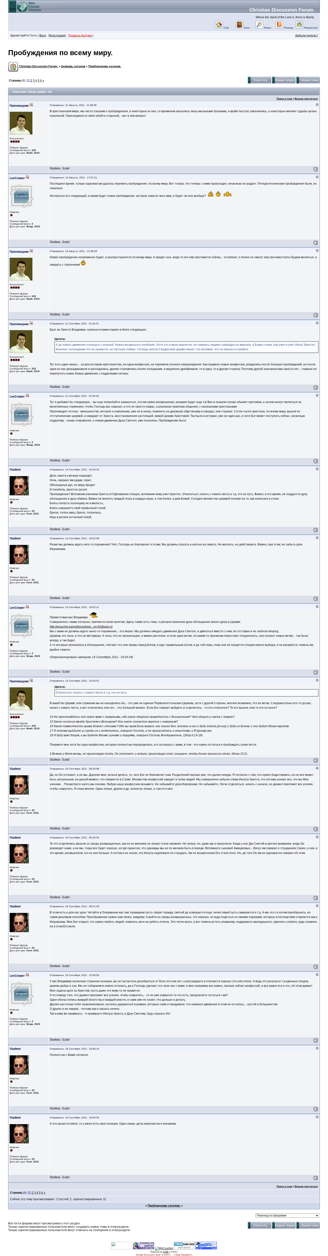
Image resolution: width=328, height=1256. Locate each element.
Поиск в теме (284, 98)
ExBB (166, 1252)
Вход (42, 35)
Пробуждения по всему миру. (60, 53)
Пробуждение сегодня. (104, 66)
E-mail (65, 168)
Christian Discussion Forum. (282, 9)
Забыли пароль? (306, 35)
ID (317, 104)
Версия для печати (306, 98)
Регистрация (57, 35)
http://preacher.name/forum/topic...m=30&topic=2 (81, 626)
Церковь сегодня (73, 66)
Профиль (55, 168)
